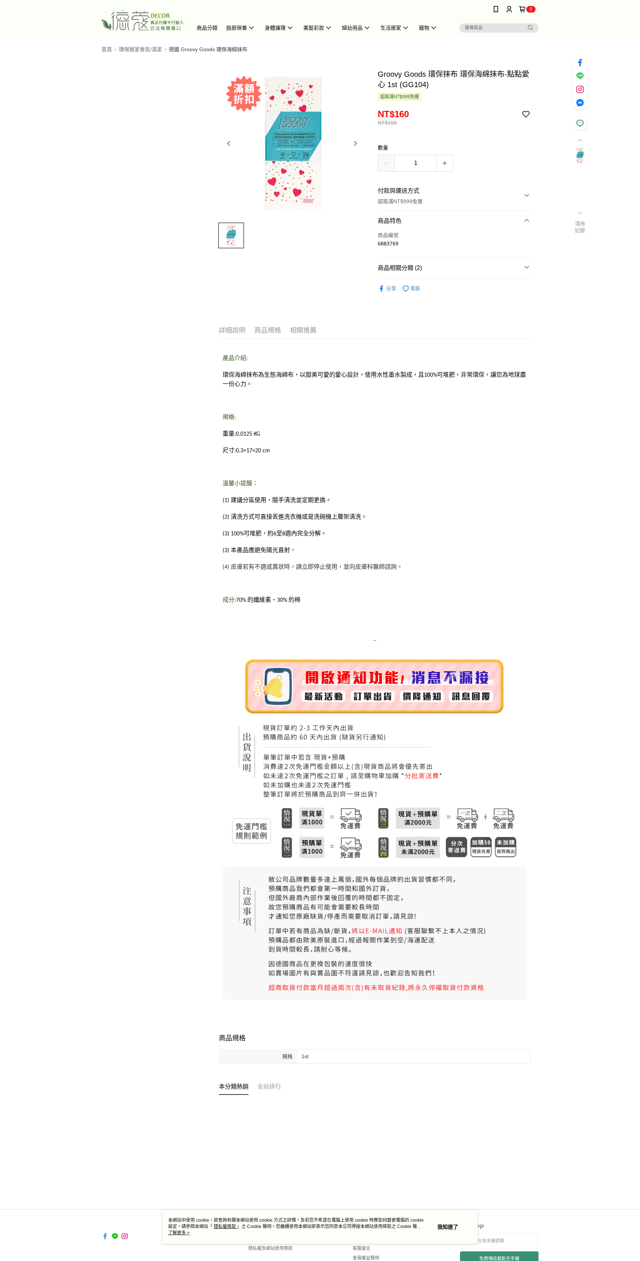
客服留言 (361, 1248)
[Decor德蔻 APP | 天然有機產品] (142, 19)
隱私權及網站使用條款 (270, 1248)
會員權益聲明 (366, 1258)
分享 (391, 288)
